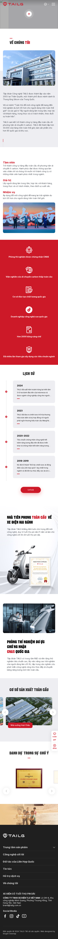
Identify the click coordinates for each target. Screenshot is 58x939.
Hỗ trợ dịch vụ (11, 876)
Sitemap (12, 934)
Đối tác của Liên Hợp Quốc (18, 861)
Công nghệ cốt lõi (13, 854)
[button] (5, 712)
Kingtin (6, 934)
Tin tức (7, 868)
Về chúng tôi (10, 883)
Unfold (31, 490)
